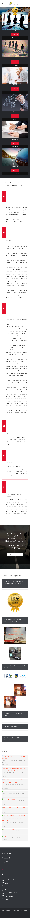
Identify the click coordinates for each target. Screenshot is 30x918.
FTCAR (6, 886)
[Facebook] (21, 915)
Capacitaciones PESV (21, 830)
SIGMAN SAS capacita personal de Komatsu (13, 793)
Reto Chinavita (16, 837)
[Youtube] (27, 915)
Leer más (15, 34)
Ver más (12, 555)
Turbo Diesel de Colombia (11, 880)
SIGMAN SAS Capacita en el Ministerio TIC (12, 810)
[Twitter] (24, 915)
